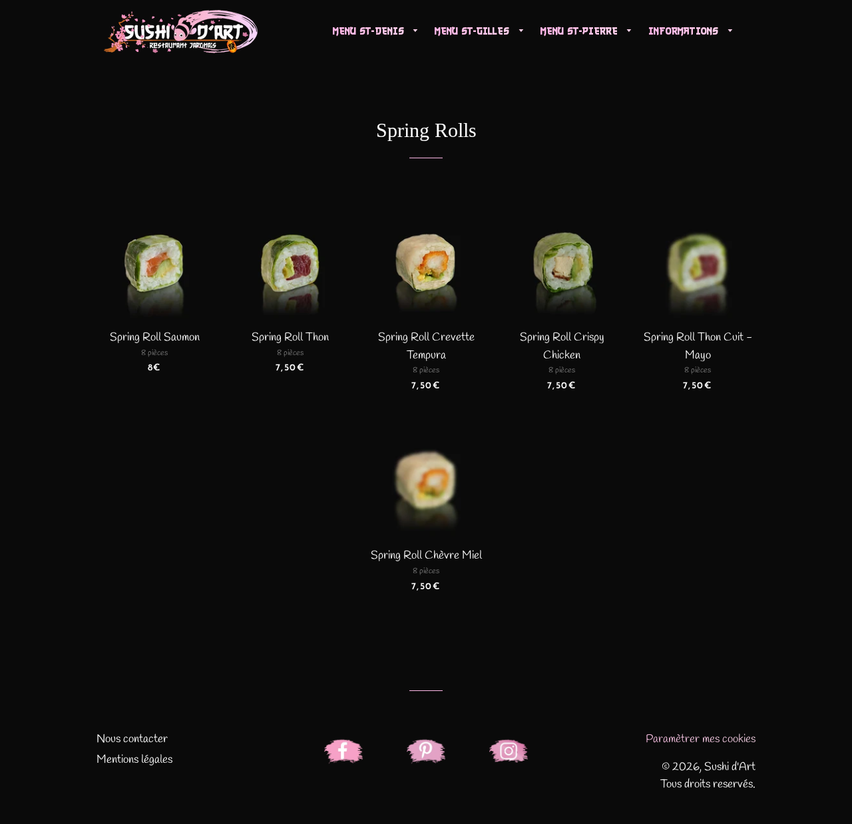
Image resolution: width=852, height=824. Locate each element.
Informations (685, 31)
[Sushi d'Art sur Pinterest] (426, 755)
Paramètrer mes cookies (700, 739)
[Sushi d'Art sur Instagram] (508, 755)
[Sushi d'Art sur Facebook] (343, 755)
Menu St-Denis (370, 31)
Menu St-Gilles (474, 31)
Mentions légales (134, 759)
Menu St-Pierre (580, 31)
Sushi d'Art (729, 767)
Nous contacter (132, 739)
